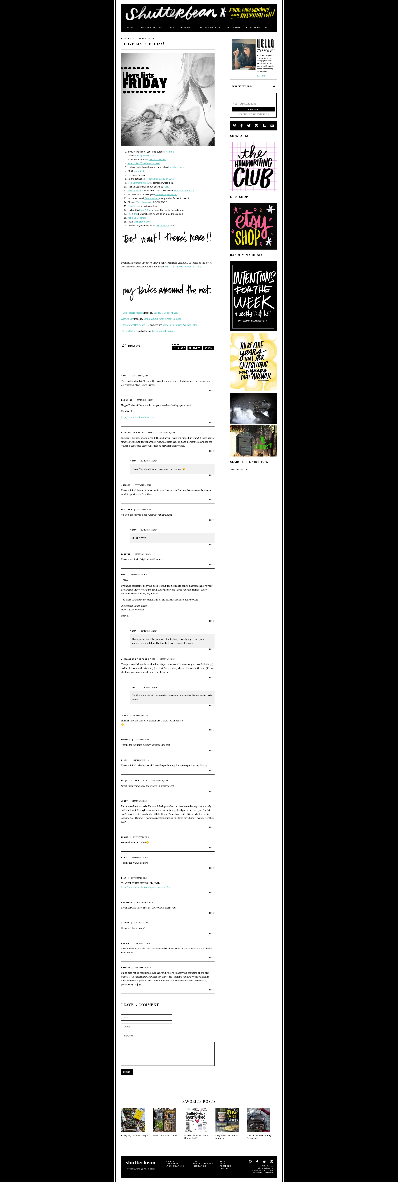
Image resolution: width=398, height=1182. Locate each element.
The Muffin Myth (130, 331)
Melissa (125, 739)
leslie (124, 837)
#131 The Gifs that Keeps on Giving (183, 266)
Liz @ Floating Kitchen (134, 780)
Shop (268, 27)
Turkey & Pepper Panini (166, 312)
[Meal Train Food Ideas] (164, 1132)
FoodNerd (126, 400)
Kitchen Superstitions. (166, 195)
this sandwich (162, 226)
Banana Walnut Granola (163, 331)
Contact (225, 1168)
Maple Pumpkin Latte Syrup (161, 179)
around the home (211, 27)
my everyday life (152, 27)
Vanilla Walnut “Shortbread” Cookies (163, 319)
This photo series (144, 202)
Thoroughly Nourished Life (135, 325)
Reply (212, 390)
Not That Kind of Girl (184, 191)
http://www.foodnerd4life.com (137, 417)
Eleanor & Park (151, 198)
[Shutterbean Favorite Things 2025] (195, 1132)
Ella (123, 878)
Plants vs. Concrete (136, 218)
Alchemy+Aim (268, 1172)
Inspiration (234, 27)
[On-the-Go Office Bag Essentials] (258, 1132)
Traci (124, 376)
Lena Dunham (134, 191)
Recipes (132, 27)
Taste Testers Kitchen (132, 312)
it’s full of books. (176, 167)
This (129, 175)
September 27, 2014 (145, 902)
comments (130, 345)
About (223, 1161)
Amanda (125, 943)
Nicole (125, 760)
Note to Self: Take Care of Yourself (143, 163)
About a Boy (127, 319)
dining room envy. (142, 222)
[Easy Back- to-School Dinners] (227, 1132)
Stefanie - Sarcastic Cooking (137, 432)
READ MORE (261, 76)
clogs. (166, 187)
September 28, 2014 (143, 967)
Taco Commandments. (138, 183)
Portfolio (253, 27)
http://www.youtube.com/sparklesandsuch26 (145, 887)
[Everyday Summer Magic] (133, 1132)
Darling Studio (267, 1170)
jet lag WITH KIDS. (146, 156)
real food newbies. (157, 160)
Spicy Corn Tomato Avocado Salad (180, 325)
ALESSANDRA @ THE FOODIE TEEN (138, 659)
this (136, 214)
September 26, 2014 (140, 376)
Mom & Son (145, 210)
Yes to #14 (139, 171)
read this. (170, 152)
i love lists (127, 38)
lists (171, 27)
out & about (187, 27)
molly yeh (126, 509)
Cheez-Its (131, 206)
